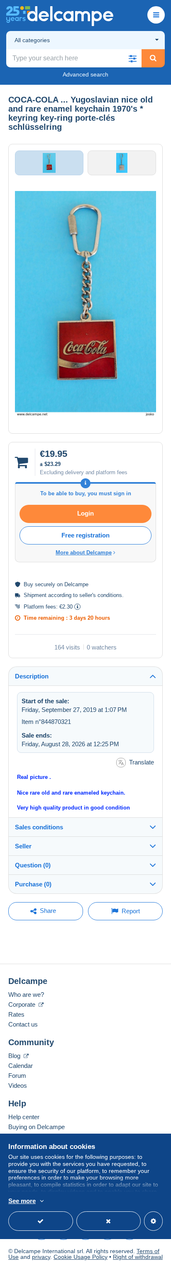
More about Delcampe (84, 552)
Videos (17, 1085)
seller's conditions (100, 595)
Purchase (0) (33, 884)
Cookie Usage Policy (80, 1257)
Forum (17, 1075)
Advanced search (85, 74)
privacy (41, 1257)
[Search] (153, 58)
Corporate (22, 1004)
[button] (132, 58)
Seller (23, 846)
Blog (15, 1055)
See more (22, 1200)
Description (32, 676)
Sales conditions (39, 827)
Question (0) (33, 865)
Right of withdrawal (138, 1257)
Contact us (23, 1024)
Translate (141, 762)
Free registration (85, 535)
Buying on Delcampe (36, 1126)
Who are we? (26, 994)
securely (45, 584)
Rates (16, 1014)
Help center (23, 1116)
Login (85, 513)
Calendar (20, 1065)
